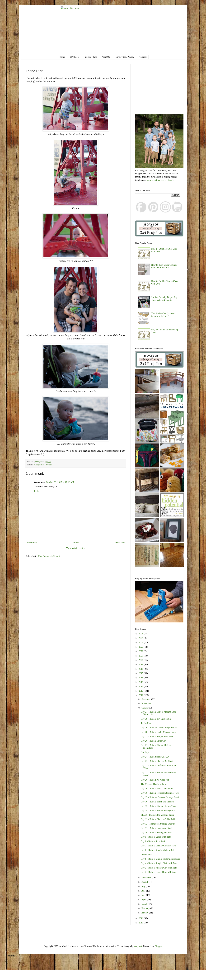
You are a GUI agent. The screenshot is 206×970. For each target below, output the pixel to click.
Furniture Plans (90, 57)
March (144, 903)
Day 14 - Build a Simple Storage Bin (158, 810)
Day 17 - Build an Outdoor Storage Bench (160, 797)
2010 (141, 922)
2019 (141, 664)
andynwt (138, 946)
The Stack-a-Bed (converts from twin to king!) (163, 315)
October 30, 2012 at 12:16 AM (60, 482)
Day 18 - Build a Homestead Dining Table (160, 792)
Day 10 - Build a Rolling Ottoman (156, 832)
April (144, 899)
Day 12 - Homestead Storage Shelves (158, 823)
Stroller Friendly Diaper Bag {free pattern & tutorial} (164, 298)
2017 (141, 673)
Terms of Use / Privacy (124, 57)
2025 (141, 637)
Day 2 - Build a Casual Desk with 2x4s (164, 250)
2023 (141, 646)
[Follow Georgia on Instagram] (165, 211)
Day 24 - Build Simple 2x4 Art (155, 756)
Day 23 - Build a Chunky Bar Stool (157, 760)
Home (62, 57)
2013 (141, 690)
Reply (36, 490)
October (145, 707)
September (146, 877)
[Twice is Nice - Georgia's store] (177, 211)
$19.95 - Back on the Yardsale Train (157, 814)
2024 (141, 642)
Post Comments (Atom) (49, 556)
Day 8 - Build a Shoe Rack (153, 841)
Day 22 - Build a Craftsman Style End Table (158, 767)
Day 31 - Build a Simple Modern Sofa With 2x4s (158, 713)
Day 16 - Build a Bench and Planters (157, 801)
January (145, 912)
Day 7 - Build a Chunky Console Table (158, 845)
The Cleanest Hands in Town (154, 784)
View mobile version (75, 548)
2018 (141, 668)
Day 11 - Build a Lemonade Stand (156, 828)
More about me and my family (160, 179)
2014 (141, 686)
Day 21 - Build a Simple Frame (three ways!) (158, 774)
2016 (141, 677)
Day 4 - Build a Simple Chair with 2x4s (164, 282)
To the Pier (146, 723)
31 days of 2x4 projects (43, 464)
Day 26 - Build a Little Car (153, 740)
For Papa (145, 752)
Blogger (158, 946)
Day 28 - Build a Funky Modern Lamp (158, 732)
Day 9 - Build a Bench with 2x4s (156, 836)
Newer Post (32, 542)
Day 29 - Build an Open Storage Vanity (159, 727)
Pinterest (142, 57)
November (146, 703)
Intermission (146, 854)
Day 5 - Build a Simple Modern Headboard (160, 858)
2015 (141, 681)
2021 (141, 655)
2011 (141, 918)
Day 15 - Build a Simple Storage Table (158, 805)
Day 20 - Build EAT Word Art (155, 779)
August (145, 881)
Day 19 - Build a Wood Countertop (157, 788)
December (146, 698)
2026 (141, 633)
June (143, 890)
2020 (141, 659)
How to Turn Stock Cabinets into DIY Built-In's (164, 266)
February (145, 908)
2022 (141, 651)
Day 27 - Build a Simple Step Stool (164, 331)
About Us (106, 57)
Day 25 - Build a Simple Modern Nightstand (156, 746)
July (143, 886)
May (143, 895)
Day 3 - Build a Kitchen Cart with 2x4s (159, 867)
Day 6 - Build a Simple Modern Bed (157, 849)
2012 (141, 695)
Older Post (120, 542)
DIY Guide (74, 57)
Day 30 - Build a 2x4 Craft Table (156, 718)
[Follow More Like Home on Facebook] (141, 211)
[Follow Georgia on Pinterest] (153, 211)
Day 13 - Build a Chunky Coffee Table (158, 819)
